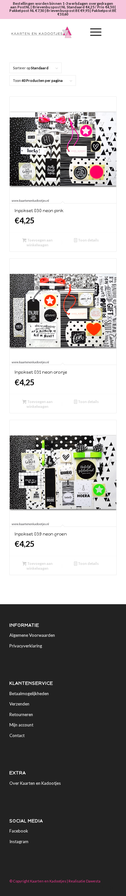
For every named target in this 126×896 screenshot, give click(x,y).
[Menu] (92, 32)
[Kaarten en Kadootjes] (52, 32)
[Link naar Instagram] (112, 888)
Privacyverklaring (25, 645)
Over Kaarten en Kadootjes (35, 783)
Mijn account (21, 724)
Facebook (18, 830)
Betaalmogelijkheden (29, 693)
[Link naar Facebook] (102, 888)
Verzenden (19, 703)
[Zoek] (77, 32)
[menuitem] (77, 32)
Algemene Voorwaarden (32, 635)
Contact (17, 735)
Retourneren (21, 714)
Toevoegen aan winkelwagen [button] (39, 242)
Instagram (18, 841)
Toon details (88, 240)
